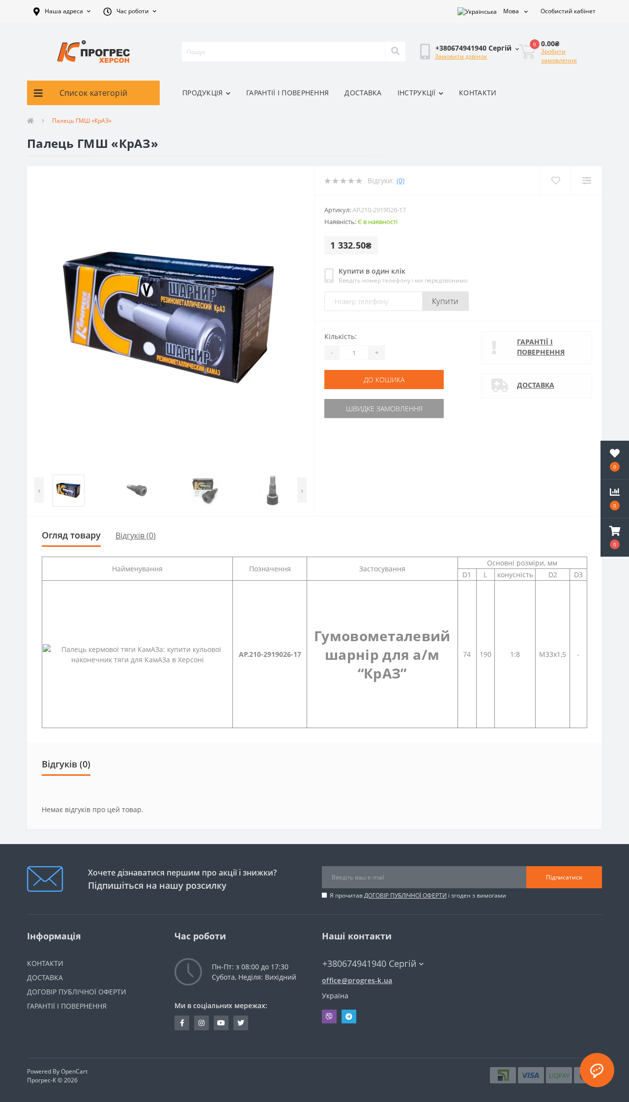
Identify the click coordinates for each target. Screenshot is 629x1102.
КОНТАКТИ (477, 92)
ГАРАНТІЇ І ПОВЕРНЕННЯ (287, 92)
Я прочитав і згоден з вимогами (418, 895)
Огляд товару (71, 535)
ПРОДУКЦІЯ (202, 92)
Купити (445, 301)
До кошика (384, 379)
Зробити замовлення (559, 55)
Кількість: (340, 336)
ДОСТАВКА (362, 92)
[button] (62, 11)
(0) (400, 180)
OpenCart (74, 1071)
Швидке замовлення (384, 408)
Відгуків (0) (135, 535)
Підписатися (564, 877)
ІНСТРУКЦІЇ (417, 92)
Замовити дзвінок (461, 56)
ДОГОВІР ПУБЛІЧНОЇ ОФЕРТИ (405, 895)
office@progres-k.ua (357, 980)
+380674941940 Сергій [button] (369, 963)
